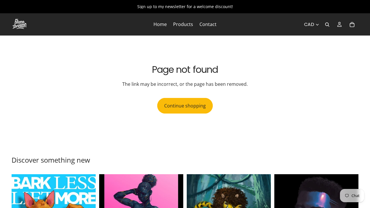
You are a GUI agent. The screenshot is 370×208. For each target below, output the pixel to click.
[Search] (327, 24)
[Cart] (352, 24)
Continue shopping (185, 106)
